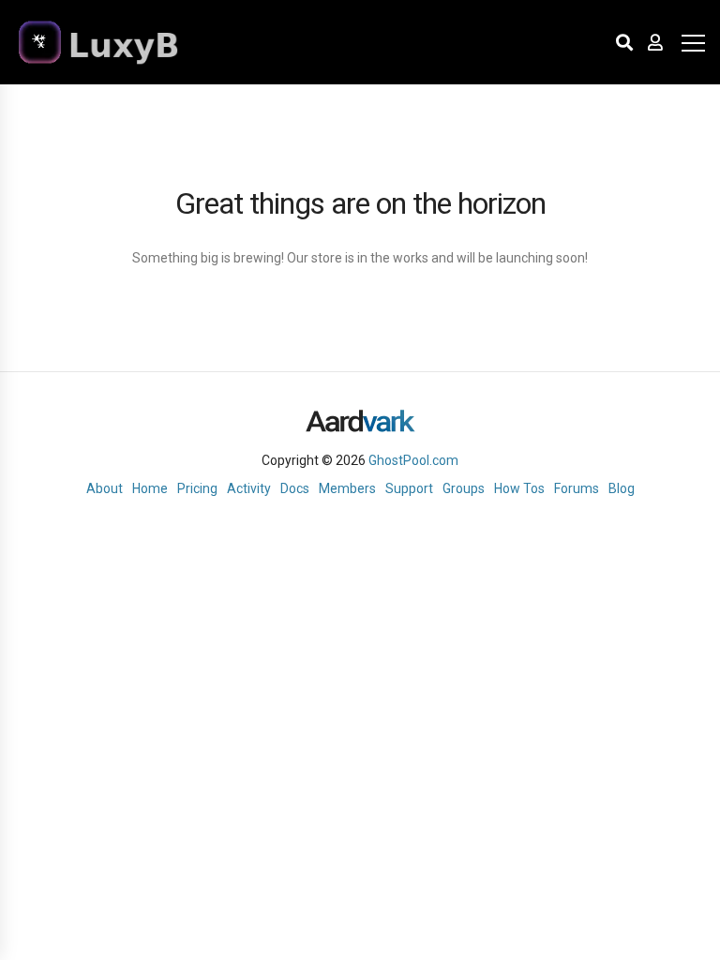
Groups (463, 488)
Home (150, 488)
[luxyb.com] (131, 42)
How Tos (519, 488)
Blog (621, 488)
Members (347, 488)
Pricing (197, 488)
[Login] (655, 42)
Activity (249, 488)
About (104, 488)
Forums (576, 488)
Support (409, 488)
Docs (294, 488)
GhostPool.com (413, 460)
